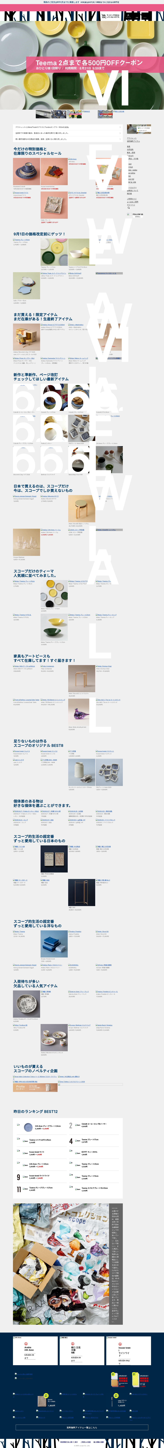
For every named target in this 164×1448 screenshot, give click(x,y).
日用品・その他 (132, 159)
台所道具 (130, 149)
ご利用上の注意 (86, 1442)
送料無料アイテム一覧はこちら (82, 1427)
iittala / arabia (132, 170)
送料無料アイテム (133, 141)
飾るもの (130, 156)
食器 (128, 146)
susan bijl (130, 179)
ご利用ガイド (132, 199)
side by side (131, 182)
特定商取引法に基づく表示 (69, 1442)
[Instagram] (129, 215)
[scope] (33, 16)
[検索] (128, 208)
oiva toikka (131, 173)
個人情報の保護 (99, 1442)
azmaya (130, 167)
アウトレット (132, 138)
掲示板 (129, 193)
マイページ (131, 205)
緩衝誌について (132, 190)
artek (129, 176)
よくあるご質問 (132, 202)
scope (129, 164)
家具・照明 (131, 153)
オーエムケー (132, 187)
